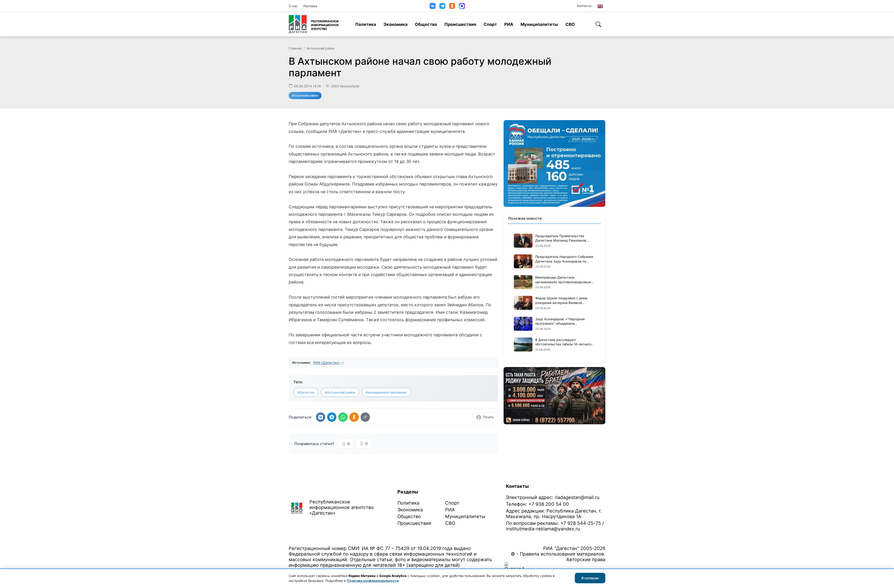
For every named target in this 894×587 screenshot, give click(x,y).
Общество (426, 24)
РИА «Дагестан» (327, 362)
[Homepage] (314, 24)
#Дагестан (306, 392)
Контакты (584, 6)
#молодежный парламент (386, 392)
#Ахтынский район (340, 392)
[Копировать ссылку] (365, 417)
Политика (365, 24)
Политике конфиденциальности (372, 581)
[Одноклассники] (452, 6)
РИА (508, 24)
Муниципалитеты (539, 24)
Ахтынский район (321, 48)
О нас (293, 6)
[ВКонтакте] (433, 6)
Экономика (395, 24)
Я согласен (590, 578)
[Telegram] (442, 6)
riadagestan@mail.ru (577, 497)
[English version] (600, 6)
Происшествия (460, 24)
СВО (570, 24)
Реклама (310, 6)
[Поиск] (598, 24)
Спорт (490, 24)
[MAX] (462, 6)
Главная (295, 48)
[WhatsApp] (343, 417)
